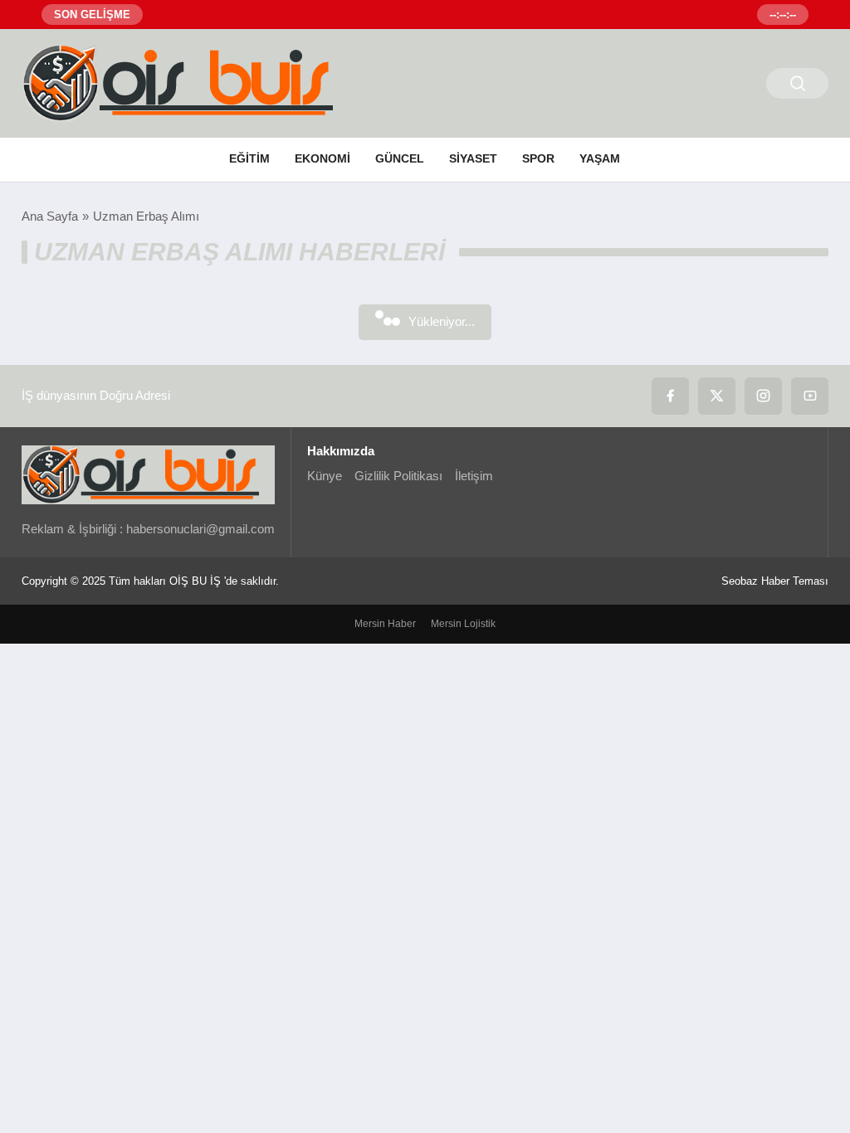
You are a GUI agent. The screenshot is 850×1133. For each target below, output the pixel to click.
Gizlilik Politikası (398, 476)
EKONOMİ (322, 158)
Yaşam (599, 158)
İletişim (474, 476)
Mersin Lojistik (463, 624)
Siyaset (473, 158)
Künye (324, 476)
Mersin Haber (385, 624)
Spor (538, 158)
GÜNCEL (399, 158)
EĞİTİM (249, 158)
